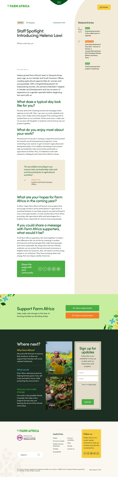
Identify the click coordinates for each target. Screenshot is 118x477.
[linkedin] (94, 453)
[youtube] (91, 453)
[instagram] (88, 453)
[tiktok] (97, 453)
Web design (92, 470)
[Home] (18, 6)
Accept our (89, 384)
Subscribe (87, 402)
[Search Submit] (40, 455)
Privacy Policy (92, 384)
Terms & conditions (70, 439)
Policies (69, 446)
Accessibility (57, 452)
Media (55, 438)
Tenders (55, 449)
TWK (99, 470)
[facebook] (85, 453)
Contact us (70, 449)
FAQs (69, 443)
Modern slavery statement (58, 445)
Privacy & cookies (58, 441)
